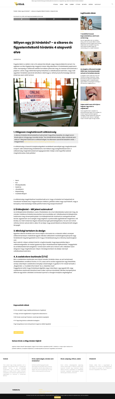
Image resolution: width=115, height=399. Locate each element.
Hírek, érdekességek (85, 102)
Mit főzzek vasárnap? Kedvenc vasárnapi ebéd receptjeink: (32, 317)
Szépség (91, 4)
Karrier (72, 4)
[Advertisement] (46, 30)
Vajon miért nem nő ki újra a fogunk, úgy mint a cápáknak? (90, 106)
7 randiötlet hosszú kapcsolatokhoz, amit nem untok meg (90, 36)
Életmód (84, 4)
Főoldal (55, 4)
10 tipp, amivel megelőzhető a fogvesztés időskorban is (31, 313)
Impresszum (42, 393)
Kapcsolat (98, 4)
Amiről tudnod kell (18, 332)
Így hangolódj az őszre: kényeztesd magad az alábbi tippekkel (33, 324)
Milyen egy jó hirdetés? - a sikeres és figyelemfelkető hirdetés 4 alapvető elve (38, 11)
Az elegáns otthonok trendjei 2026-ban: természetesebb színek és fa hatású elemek (91, 71)
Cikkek (61, 4)
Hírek (66, 4)
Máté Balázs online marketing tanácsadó (39, 142)
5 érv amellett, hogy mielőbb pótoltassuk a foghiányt (30, 310)
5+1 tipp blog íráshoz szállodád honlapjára (27, 320)
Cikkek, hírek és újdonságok (46, 391)
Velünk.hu (16, 390)
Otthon (78, 4)
